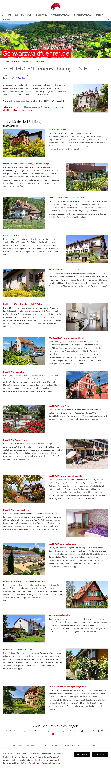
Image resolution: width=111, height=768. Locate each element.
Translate (21, 78)
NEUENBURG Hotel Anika (59, 406)
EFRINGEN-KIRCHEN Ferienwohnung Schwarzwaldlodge (26, 163)
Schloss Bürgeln (25, 110)
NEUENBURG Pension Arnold (15, 440)
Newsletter (82, 745)
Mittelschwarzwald (60, 15)
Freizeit (99, 15)
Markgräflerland (27, 62)
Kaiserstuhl (41, 15)
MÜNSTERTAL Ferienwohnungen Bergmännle (67, 687)
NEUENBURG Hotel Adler (13, 372)
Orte (9, 15)
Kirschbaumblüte (10, 110)
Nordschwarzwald (83, 15)
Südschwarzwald (23, 15)
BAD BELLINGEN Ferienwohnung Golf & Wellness (23, 304)
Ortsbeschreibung (55, 107)
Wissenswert (70, 745)
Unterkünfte (39, 62)
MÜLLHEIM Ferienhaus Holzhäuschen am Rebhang (24, 581)
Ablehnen (82, 755)
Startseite (16, 62)
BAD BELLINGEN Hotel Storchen (16, 235)
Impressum (17, 745)
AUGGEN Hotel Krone (57, 129)
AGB (46, 745)
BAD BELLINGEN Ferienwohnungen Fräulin (66, 270)
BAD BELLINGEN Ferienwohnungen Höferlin (67, 338)
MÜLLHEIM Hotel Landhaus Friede (63, 615)
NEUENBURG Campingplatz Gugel (62, 544)
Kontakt (6, 19)
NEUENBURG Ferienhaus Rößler (16, 510)
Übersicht (30, 101)
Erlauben (99, 755)
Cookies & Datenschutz (33, 745)
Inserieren (94, 745)
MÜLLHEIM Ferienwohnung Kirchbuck (19, 649)
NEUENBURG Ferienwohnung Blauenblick (66, 476)
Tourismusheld (56, 745)
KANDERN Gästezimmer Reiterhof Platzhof (66, 197)
